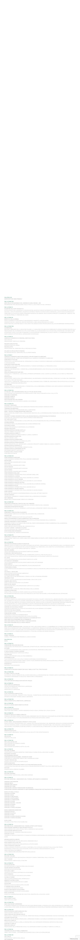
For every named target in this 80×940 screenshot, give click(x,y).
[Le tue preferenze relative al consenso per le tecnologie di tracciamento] (74, 939)
